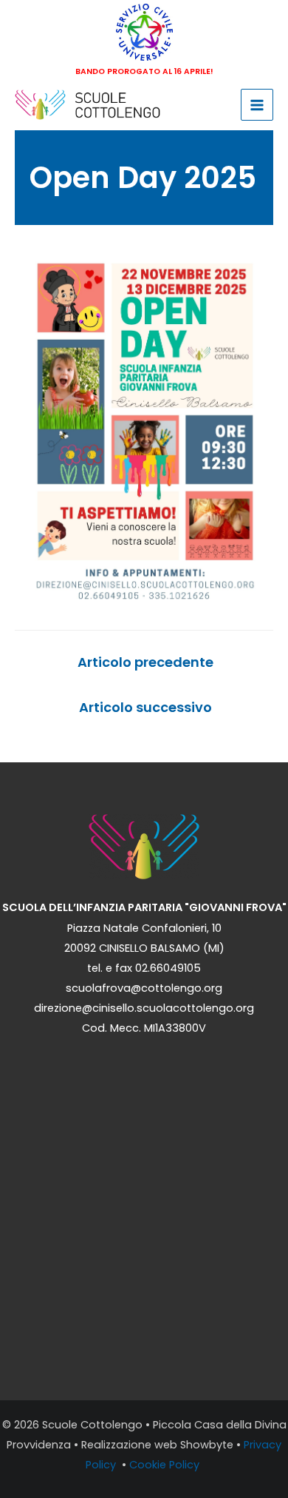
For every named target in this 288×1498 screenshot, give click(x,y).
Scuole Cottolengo (92, 1424)
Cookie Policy (165, 1464)
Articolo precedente (145, 662)
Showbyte (206, 1444)
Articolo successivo (145, 707)
